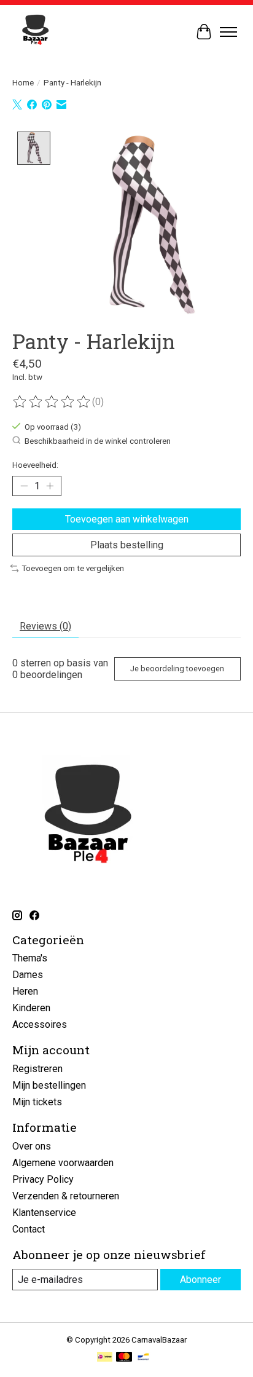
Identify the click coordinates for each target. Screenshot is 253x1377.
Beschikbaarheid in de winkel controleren (98, 441)
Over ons (31, 1146)
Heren (25, 991)
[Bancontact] (143, 1357)
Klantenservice (44, 1212)
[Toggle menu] (228, 32)
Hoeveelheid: (35, 465)
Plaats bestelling (126, 545)
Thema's (29, 958)
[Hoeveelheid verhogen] (50, 486)
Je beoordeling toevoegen (177, 668)
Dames (27, 974)
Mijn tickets (37, 1102)
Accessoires (39, 1024)
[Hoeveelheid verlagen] (24, 486)
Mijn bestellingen (49, 1085)
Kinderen (31, 1008)
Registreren (37, 1069)
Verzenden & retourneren (65, 1196)
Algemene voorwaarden (63, 1163)
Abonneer (200, 1279)
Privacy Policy (43, 1179)
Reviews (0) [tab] (45, 626)
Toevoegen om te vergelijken (72, 568)
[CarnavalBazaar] (35, 32)
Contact (28, 1229)
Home (23, 82)
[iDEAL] (104, 1357)
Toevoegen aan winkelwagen (127, 519)
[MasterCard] (124, 1357)
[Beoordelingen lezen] (52, 402)
